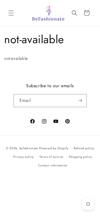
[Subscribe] (80, 100)
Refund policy (84, 148)
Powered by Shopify (54, 148)
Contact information (53, 165)
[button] (11, 13)
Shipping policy (80, 157)
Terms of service (51, 157)
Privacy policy (23, 157)
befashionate (28, 148)
